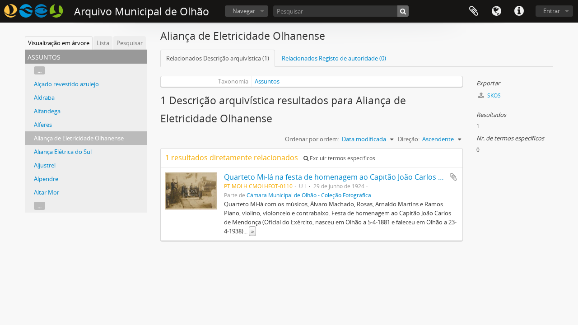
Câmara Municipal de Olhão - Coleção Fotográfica (309, 195)
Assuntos (267, 81)
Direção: (409, 139)
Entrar (551, 11)
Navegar (244, 11)
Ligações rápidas (519, 11)
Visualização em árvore (58, 43)
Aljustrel (45, 165)
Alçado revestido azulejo (66, 84)
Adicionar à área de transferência (453, 176)
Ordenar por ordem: (312, 139)
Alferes (43, 125)
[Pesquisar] (403, 11)
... (39, 70)
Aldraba (44, 97)
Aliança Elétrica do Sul (63, 152)
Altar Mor (46, 192)
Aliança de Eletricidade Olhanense (79, 138)
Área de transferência (473, 11)
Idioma (496, 11)
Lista (103, 43)
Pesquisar (130, 43)
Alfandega (47, 111)
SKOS (493, 95)
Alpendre (46, 179)
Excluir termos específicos (341, 158)
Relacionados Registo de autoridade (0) (334, 58)
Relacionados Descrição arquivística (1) (217, 58)
